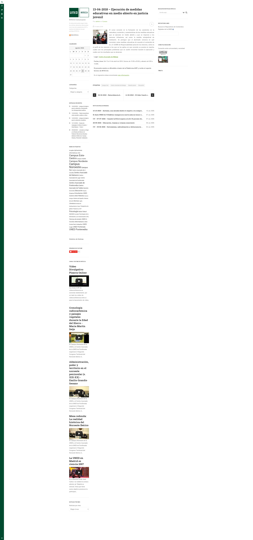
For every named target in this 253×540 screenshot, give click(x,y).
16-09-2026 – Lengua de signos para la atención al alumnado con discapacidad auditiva (80, 108)
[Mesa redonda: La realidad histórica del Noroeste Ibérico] (79, 433)
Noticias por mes (75, 505)
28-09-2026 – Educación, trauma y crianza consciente (114, 123)
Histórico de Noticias (76, 239)
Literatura (72, 203)
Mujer (78, 206)
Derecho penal (132, 85)
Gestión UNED (73, 196)
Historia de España (78, 198)
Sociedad (76, 214)
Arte (79, 153)
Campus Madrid (81, 158)
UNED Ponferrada (79, 227)
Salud (80, 211)
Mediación (78, 203)
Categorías (72, 88)
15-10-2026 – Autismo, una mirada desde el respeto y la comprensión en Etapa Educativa (127, 111)
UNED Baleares (79, 222)
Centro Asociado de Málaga (108, 57)
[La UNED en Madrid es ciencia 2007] (79, 472)
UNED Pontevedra (78, 229)
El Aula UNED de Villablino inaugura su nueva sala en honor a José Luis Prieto (123, 115)
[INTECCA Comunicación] (79, 12)
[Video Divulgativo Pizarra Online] (79, 281)
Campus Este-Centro (77, 157)
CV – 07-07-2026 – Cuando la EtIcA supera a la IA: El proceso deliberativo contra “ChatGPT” (128, 119)
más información (123, 75)
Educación (78, 190)
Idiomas (76, 201)
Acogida (71, 150)
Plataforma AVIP (77, 208)
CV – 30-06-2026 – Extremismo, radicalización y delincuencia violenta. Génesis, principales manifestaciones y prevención (141, 127)
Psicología (73, 211)
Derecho (85, 188)
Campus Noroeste (75, 165)
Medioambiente (73, 206)
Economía (72, 190)
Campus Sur (105, 85)
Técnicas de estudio (75, 219)
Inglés (80, 201)
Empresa (71, 193)
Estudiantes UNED (81, 193)
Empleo (84, 190)
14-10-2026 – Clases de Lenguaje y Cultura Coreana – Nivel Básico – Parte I (80, 125)
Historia (81, 196)
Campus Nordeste (78, 161)
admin (98, 21)
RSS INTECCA (74, 35)
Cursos (104, 21)
